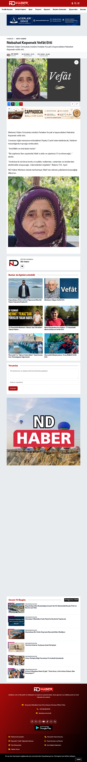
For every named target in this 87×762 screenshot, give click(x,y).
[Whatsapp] (51, 721)
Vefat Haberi (20, 9)
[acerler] (43, 20)
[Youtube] (43, 721)
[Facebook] (32, 721)
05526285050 (45, 709)
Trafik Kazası (7, 9)
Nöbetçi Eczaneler (17, 737)
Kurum (83, 9)
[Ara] (75, 3)
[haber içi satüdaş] (45, 113)
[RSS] (55, 721)
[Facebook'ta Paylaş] (9, 104)
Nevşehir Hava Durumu (55, 737)
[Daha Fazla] (21, 104)
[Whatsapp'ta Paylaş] (17, 104)
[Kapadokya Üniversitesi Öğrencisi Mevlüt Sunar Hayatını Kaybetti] (25, 288)
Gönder (13, 388)
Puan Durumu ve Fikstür (55, 741)
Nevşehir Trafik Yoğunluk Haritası (22, 741)
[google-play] (43, 727)
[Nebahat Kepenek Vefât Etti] (43, 79)
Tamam (78, 759)
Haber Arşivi (15, 749)
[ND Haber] (19, 3)
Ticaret (38, 9)
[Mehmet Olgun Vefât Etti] (61, 288)
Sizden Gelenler (59, 9)
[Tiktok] (47, 721)
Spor (31, 9)
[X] (36, 721)
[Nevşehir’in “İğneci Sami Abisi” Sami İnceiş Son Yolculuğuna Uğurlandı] (25, 343)
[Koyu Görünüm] (72, 3)
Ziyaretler (73, 9)
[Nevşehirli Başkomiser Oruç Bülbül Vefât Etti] (61, 343)
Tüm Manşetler (16, 745)
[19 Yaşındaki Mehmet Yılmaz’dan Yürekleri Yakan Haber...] (25, 316)
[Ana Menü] (78, 3)
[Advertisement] (43, 530)
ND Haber (24, 262)
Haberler (10, 39)
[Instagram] (39, 721)
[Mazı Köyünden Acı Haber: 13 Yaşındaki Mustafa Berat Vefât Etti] (61, 316)
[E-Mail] (22, 266)
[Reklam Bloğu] (43, 431)
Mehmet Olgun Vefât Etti (54, 300)
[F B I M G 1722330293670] (43, 212)
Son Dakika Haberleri (54, 745)
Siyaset (47, 9)
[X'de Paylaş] (13, 104)
